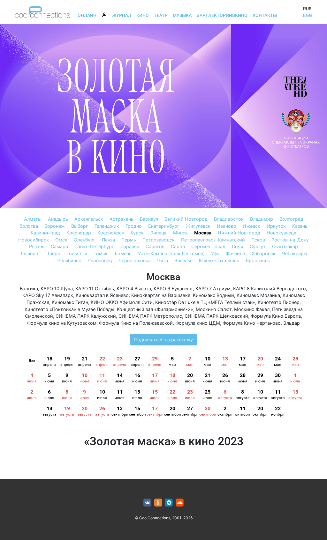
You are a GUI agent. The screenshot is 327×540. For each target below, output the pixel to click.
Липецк (158, 232)
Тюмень (123, 253)
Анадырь (58, 219)
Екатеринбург (163, 226)
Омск (61, 239)
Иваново (226, 226)
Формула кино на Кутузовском (61, 323)
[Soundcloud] (179, 502)
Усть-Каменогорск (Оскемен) (171, 253)
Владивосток (229, 219)
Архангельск (88, 219)
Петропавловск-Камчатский (213, 239)
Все (32, 361)
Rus (307, 8)
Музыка (182, 15)
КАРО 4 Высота (134, 288)
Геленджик (107, 226)
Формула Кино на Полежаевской (136, 323)
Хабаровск (264, 253)
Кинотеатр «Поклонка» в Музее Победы (69, 309)
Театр (161, 15)
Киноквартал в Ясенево (102, 295)
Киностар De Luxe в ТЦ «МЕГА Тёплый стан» (205, 302)
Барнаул (149, 219)
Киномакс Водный (213, 295)
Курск (137, 232)
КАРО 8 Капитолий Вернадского (269, 288)
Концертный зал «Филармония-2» (155, 309)
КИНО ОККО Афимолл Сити (122, 302)
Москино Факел (252, 309)
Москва (202, 232)
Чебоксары (294, 253)
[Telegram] (169, 502)
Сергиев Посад (208, 246)
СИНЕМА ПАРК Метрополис (150, 316)
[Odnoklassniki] (158, 502)
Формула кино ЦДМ (197, 323)
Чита (162, 260)
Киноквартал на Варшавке (160, 295)
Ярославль (258, 260)
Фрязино (235, 253)
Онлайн (87, 15)
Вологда (28, 226)
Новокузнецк (281, 232)
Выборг (79, 226)
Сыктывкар (285, 246)
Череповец (99, 260)
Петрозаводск (158, 239)
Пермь (128, 239)
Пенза (108, 239)
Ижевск (251, 226)
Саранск (129, 246)
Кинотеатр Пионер (279, 302)
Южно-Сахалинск (219, 260)
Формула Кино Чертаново (252, 323)
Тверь (53, 253)
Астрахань (121, 219)
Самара (59, 246)
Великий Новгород (186, 219)
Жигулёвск (198, 226)
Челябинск (69, 260)
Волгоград (291, 219)
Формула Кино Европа (276, 316)
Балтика (29, 288)
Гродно (133, 226)
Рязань (36, 246)
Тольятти (76, 253)
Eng (307, 15)
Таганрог (30, 253)
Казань (300, 226)
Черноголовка (134, 260)
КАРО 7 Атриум (213, 288)
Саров (178, 246)
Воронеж (54, 226)
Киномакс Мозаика (258, 295)
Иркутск (276, 226)
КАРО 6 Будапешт (173, 288)
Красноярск (110, 232)
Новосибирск (33, 239)
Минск (180, 232)
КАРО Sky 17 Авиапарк (47, 295)
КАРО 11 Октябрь (94, 288)
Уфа (215, 253)
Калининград (45, 232)
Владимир (261, 219)
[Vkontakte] (147, 502)
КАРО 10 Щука (57, 288)
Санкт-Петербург (94, 246)
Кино (142, 15)
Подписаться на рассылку (163, 339)
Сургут (258, 246)
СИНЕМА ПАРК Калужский (86, 316)
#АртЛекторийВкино (222, 15)
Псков (258, 239)
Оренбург (84, 239)
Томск (101, 253)
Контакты (265, 15)
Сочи (237, 246)
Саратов (155, 246)
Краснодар (78, 232)
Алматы (33, 219)
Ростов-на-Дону (290, 239)
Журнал (121, 15)
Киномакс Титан (70, 302)
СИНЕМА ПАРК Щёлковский (216, 316)
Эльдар (291, 323)
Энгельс (183, 260)
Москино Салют (214, 309)
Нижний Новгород (239, 232)
